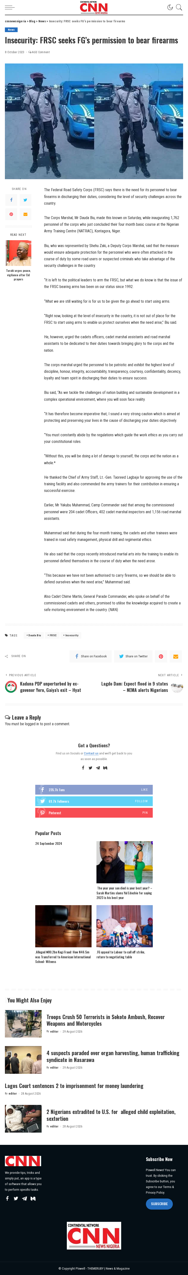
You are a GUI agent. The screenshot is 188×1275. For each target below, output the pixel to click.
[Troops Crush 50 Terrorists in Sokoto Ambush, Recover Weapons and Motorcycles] (23, 1024)
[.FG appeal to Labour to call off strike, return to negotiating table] (124, 926)
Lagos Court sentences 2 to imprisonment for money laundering (74, 1085)
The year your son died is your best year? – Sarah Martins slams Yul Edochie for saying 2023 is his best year (124, 893)
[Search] (178, 7)
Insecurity (71, 635)
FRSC (53, 635)
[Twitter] (25, 200)
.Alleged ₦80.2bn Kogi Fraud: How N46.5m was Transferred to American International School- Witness (63, 957)
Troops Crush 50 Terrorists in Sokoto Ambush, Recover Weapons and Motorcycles (106, 1020)
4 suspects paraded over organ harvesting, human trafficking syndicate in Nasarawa (113, 1056)
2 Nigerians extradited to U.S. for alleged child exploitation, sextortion (111, 1115)
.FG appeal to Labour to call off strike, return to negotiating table (120, 954)
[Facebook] (11, 200)
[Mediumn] (105, 768)
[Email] (25, 214)
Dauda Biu (34, 635)
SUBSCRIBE (159, 1204)
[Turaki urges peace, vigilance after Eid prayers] (18, 253)
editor (54, 1031)
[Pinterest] (11, 214)
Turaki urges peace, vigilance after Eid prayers (18, 274)
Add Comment (41, 52)
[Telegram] (98, 768)
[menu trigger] (11, 7)
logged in (32, 724)
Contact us (91, 753)
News (11, 29)
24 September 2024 (48, 843)
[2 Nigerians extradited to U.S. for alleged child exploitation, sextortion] (23, 1119)
